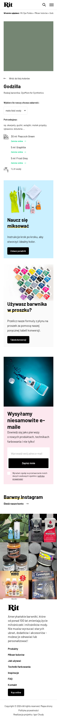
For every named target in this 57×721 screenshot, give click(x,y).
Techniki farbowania (19, 666)
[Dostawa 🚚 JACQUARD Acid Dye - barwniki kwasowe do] (14, 556)
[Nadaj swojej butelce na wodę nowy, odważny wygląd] (14, 528)
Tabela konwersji (18, 339)
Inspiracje (13, 672)
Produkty (13, 648)
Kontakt (12, 684)
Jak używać (14, 660)
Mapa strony (46, 706)
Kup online (16, 692)
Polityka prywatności (28, 710)
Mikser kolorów (16, 654)
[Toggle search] (44, 5)
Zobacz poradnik (18, 251)
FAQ (10, 678)
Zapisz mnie (28, 463)
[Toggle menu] (51, 5)
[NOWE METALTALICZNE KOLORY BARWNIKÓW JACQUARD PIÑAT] (14, 585)
